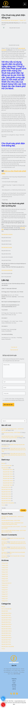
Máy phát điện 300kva (8, 478)
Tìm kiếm (4, 508)
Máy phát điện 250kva (8, 476)
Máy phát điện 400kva (8, 480)
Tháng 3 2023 (5, 567)
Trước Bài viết (14, 347)
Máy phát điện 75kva (7, 485)
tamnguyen (4, 538)
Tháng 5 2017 (5, 596)
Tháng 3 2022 (5, 569)
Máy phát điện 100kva (8, 469)
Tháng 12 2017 (5, 581)
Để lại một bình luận (6, 20)
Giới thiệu (14, 685)
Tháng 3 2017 (5, 601)
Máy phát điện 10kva (6, 487)
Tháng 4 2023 (5, 565)
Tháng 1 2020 (5, 572)
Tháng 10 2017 (5, 585)
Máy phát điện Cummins (7, 234)
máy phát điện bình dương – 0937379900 (11, 432)
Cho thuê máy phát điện (7, 270)
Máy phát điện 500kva (8, 483)
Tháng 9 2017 (5, 587)
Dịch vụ (14, 680)
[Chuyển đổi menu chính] (24, 4)
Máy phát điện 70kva (6, 498)
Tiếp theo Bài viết (14, 349)
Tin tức (3, 505)
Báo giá (3, 463)
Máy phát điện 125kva (8, 471)
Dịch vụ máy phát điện (6, 465)
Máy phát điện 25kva (6, 491)
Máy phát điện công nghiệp (8, 503)
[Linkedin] (14, 694)
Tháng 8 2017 (5, 589)
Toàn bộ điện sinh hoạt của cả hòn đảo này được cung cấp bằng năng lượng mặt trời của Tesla (14, 450)
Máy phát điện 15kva (6, 489)
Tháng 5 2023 (5, 563)
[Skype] (11, 694)
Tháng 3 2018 (5, 576)
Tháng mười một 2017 (6, 583)
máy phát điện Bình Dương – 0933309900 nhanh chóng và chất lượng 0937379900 (12, 436)
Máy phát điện (5, 467)
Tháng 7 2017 (5, 592)
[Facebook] (17, 694)
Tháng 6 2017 (5, 594)
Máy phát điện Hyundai (7, 247)
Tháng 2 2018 (5, 578)
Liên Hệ (14, 689)
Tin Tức (14, 687)
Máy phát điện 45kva (6, 496)
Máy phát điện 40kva (6, 494)
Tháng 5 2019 (5, 574)
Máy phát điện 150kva (8, 474)
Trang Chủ (14, 678)
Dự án (14, 683)
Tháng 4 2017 (5, 598)
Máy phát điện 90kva (6, 500)
